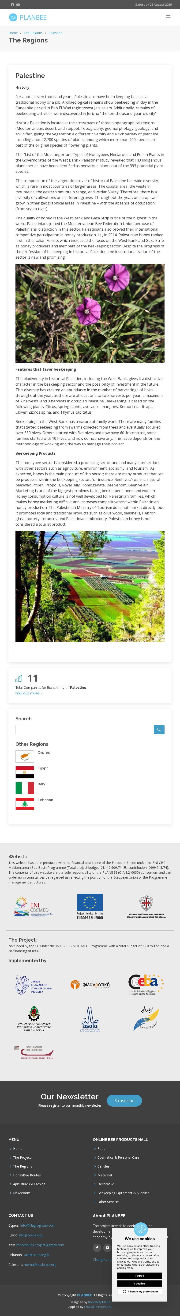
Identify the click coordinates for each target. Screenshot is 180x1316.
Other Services (109, 1201)
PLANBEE (84, 1295)
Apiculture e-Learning (29, 1184)
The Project (22, 1157)
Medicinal (105, 1175)
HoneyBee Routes (27, 1175)
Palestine (55, 33)
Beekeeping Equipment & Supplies (123, 1193)
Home (13, 33)
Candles (103, 1166)
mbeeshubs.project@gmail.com (40, 1245)
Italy (41, 784)
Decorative (106, 1184)
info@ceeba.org (30, 1235)
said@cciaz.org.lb (36, 1255)
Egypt (43, 768)
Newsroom (21, 1193)
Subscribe (124, 1100)
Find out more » (28, 693)
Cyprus (44, 752)
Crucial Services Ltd (98, 1307)
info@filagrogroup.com (37, 1225)
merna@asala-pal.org (40, 1264)
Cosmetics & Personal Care (118, 1157)
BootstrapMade (99, 1302)
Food (101, 1148)
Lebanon (45, 800)
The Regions (33, 33)
